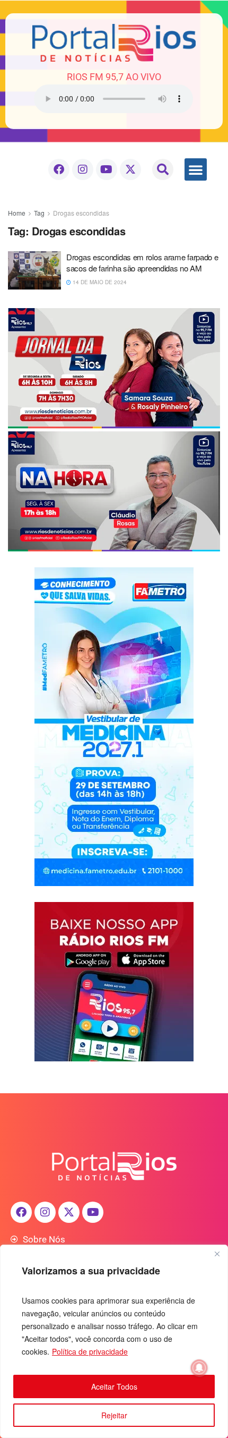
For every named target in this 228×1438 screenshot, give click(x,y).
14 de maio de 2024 (99, 282)
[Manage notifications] (199, 1367)
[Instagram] (82, 169)
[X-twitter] (130, 169)
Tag (39, 212)
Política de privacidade (90, 1351)
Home (16, 212)
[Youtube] (106, 169)
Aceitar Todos (114, 1386)
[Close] (217, 1253)
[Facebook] (58, 169)
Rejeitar (114, 1415)
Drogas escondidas (81, 212)
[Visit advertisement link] (114, 430)
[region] (114, 1341)
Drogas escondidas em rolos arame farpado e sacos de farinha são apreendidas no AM (142, 262)
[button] (162, 169)
